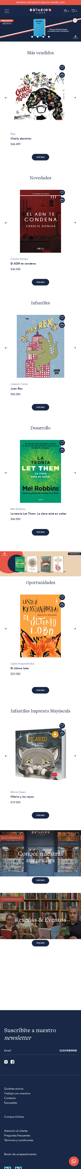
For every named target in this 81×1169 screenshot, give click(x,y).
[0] (65, 10)
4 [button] (49, 37)
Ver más (40, 157)
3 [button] (43, 37)
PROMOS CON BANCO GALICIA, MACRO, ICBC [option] (40, 2)
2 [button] (38, 37)
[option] (40, 29)
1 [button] (32, 37)
